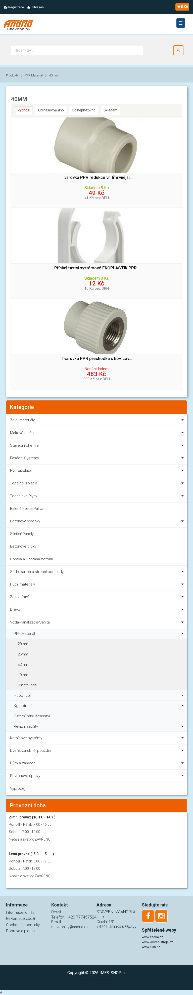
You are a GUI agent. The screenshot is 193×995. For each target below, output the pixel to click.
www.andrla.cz (152, 937)
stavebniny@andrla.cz (69, 927)
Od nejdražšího (83, 110)
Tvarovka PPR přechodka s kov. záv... (96, 358)
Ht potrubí (22, 695)
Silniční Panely (22, 533)
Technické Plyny (23, 496)
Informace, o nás (20, 912)
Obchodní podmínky (23, 925)
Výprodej (17, 788)
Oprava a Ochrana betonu (31, 559)
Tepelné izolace (23, 483)
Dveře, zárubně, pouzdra (30, 750)
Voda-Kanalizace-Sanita (30, 622)
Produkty (12, 75)
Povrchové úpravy (25, 775)
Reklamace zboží (20, 918)
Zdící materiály (22, 420)
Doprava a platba (20, 931)
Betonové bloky (23, 546)
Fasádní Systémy (24, 458)
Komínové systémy (26, 738)
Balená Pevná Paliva (26, 508)
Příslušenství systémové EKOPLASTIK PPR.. (96, 268)
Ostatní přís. (28, 685)
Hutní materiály (22, 584)
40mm (53, 75)
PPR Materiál (34, 75)
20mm (23, 644)
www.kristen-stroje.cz (157, 942)
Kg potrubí (22, 705)
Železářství (19, 597)
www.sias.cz (151, 947)
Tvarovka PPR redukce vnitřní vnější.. (97, 177)
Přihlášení (37, 7)
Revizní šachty (26, 726)
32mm (23, 664)
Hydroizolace (21, 470)
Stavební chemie (24, 445)
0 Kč (184, 7)
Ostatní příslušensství (32, 716)
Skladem (111, 110)
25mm (23, 654)
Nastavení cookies (96, 980)
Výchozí (24, 110)
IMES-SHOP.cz (113, 972)
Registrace (16, 7)
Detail (56, 912)
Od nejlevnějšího (51, 110)
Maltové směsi (22, 433)
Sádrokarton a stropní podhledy (37, 571)
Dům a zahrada (22, 763)
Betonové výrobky (25, 521)
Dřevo (15, 609)
